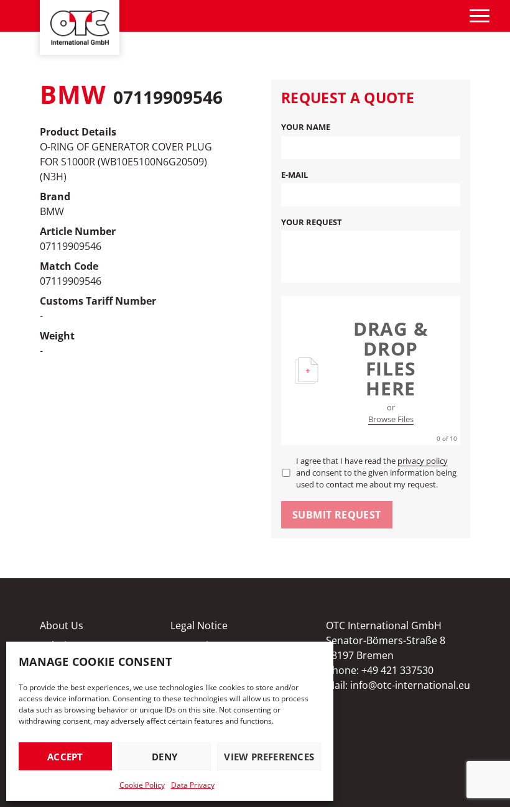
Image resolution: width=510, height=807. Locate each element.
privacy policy (422, 460)
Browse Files (391, 419)
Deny (164, 756)
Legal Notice (199, 625)
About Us (61, 625)
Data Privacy (193, 785)
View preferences (269, 756)
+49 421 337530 (397, 670)
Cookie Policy (142, 785)
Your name (305, 126)
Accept (65, 756)
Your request (311, 222)
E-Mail (294, 174)
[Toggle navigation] (479, 16)
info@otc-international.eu (410, 685)
